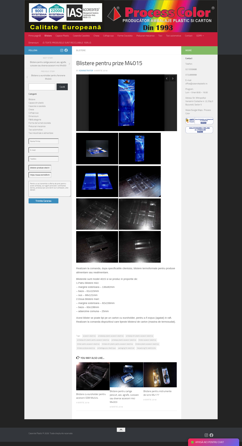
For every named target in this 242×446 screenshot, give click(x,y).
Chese (96, 35)
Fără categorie (35, 119)
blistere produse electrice (86, 348)
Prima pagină (34, 35)
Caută (62, 87)
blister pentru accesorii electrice (88, 344)
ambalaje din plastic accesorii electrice (139, 336)
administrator (86, 70)
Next (173, 78)
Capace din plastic (36, 103)
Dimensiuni (33, 42)
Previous (166, 78)
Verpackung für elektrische (146, 348)
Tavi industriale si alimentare (41, 133)
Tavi (160, 35)
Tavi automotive (173, 35)
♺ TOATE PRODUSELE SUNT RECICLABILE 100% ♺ (67, 42)
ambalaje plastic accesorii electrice (124, 340)
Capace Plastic (62, 35)
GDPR (199, 35)
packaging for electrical (126, 348)
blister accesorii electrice (147, 340)
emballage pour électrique (106, 348)
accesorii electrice (89, 336)
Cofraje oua (108, 35)
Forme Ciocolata (124, 35)
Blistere (48, 35)
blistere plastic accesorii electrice (147, 344)
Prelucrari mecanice (145, 35)
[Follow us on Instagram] (61, 50)
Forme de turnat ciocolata (40, 123)
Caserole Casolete (81, 35)
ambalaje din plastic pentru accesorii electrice (93, 340)
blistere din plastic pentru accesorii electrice (117, 344)
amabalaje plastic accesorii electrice (110, 336)
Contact (188, 35)
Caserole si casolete (37, 106)
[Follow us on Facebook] (66, 50)
